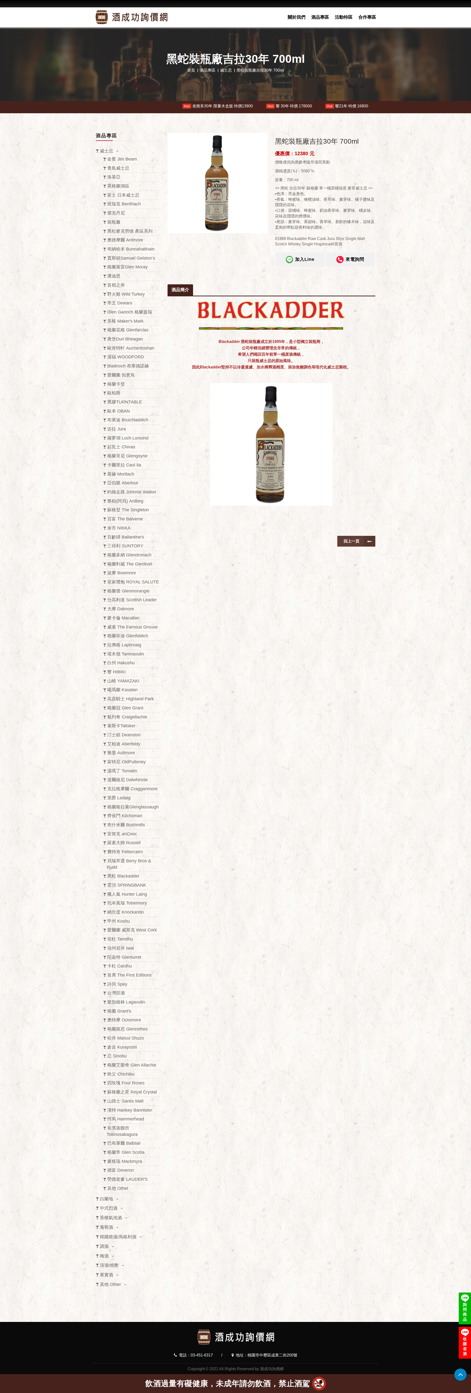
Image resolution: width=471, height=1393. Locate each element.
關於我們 (296, 17)
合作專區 (367, 17)
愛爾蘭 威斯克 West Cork (132, 930)
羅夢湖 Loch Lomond (127, 438)
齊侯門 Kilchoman (124, 815)
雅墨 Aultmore (121, 752)
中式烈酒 (109, 1208)
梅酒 (104, 1256)
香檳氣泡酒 (111, 1217)
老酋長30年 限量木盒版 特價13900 (99, 106)
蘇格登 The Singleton (128, 509)
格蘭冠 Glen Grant (125, 707)
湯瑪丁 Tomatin (122, 770)
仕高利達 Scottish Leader (132, 599)
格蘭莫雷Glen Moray (127, 266)
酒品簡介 (180, 289)
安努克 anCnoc (122, 833)
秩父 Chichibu (120, 1074)
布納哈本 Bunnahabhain (131, 249)
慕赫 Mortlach (120, 474)
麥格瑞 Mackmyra (124, 1161)
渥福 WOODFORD (125, 356)
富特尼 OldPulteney (126, 761)
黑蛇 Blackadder (123, 876)
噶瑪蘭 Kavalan (122, 689)
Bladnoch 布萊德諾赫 (128, 366)
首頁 (191, 70)
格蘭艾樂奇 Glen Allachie (131, 1065)
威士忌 (226, 70)
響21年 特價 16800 (228, 106)
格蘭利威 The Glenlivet (129, 564)
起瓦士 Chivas (121, 446)
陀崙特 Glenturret (124, 957)
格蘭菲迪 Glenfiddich (127, 635)
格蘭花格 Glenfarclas (127, 329)
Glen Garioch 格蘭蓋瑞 (129, 312)
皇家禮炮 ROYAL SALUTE (133, 581)
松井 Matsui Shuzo (125, 1038)
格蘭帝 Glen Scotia (125, 1152)
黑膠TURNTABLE (124, 402)
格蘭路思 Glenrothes (127, 1029)
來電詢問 (355, 259)
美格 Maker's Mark (125, 321)
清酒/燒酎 (109, 1265)
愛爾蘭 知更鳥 (121, 375)
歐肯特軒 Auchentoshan (130, 348)
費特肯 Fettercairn (125, 851)
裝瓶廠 (113, 222)
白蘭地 (106, 1198)
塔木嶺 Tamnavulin (125, 654)
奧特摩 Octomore (124, 1019)
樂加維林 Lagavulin (126, 1002)
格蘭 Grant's (119, 1011)
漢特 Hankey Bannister (129, 1110)
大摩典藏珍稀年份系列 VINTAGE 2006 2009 (306, 106)
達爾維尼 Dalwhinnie (127, 779)
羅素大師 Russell (124, 842)
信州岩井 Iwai (120, 948)
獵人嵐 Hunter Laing (127, 894)
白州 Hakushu (121, 662)
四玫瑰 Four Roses (125, 1082)
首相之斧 (116, 285)
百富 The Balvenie (125, 518)
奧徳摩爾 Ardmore (125, 240)
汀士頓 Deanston (124, 734)
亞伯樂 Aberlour (122, 482)
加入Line (304, 259)
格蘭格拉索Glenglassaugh (133, 806)
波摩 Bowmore (121, 572)
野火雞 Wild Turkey (126, 294)
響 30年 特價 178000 (170, 106)
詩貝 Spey (117, 984)
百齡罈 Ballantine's (125, 537)
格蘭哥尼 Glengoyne (127, 455)
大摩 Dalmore (120, 608)
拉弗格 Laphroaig (124, 644)
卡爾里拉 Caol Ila (124, 465)
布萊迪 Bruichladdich (127, 419)
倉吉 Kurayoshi (122, 1047)
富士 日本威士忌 (123, 195)
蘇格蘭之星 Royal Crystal (132, 1092)
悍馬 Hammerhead (125, 1119)
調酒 (104, 1246)
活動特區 (344, 17)
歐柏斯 (113, 392)
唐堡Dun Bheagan (125, 339)
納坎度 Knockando (125, 912)
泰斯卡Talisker (121, 725)
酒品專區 (320, 17)
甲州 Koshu (118, 921)
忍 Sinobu (117, 1056)
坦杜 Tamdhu (120, 939)
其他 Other (117, 1188)
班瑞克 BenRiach (124, 203)
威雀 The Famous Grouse (132, 627)
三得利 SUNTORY (125, 545)
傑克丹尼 (116, 213)
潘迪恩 (113, 276)
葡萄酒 (106, 1227)
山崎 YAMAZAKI (123, 680)
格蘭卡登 (116, 384)
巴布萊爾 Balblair (124, 1143)
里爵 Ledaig (119, 797)
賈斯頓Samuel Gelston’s (131, 258)
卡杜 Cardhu (119, 966)
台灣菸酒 (116, 993)
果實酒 (106, 1274)
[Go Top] (460, 1374)
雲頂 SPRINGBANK (126, 885)
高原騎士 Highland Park (130, 698)
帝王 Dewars (119, 303)
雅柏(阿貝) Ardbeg (125, 501)
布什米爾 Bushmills (126, 824)
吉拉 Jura (116, 429)
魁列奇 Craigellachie (127, 717)
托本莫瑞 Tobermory (127, 903)
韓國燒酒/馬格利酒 (118, 1236)
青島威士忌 (118, 168)
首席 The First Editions (129, 975)
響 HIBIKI (116, 671)
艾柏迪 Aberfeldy (123, 743)
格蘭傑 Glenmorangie (128, 591)
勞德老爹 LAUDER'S (127, 1179)
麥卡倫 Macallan (123, 617)
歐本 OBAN (118, 411)
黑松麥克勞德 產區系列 (130, 231)
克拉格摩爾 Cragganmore (132, 788)
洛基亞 (113, 177)
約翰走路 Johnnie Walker (131, 491)
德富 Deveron (120, 1170)
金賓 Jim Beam (122, 159)
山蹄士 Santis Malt (125, 1101)
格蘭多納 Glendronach (129, 554)
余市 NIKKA (119, 528)
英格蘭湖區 (118, 186)
